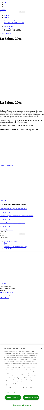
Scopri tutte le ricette (6, 230)
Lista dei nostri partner (10, 393)
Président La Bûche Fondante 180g (15, 247)
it (4, 6)
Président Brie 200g (10, 241)
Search (22, 12)
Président (3, 10)
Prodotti (6, 15)
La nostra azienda (9, 21)
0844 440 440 (4, 298)
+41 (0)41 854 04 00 (6, 292)
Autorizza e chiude (31, 397)
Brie (5, 243)
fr (4, 4)
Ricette (6, 17)
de (5, 2)
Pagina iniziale (9, 26)
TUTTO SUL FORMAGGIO (14, 23)
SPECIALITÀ (9, 28)
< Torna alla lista (5, 33)
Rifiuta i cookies (12, 397)
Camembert (8, 245)
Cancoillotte (8, 249)
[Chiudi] (41, 348)
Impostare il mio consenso (22, 405)
